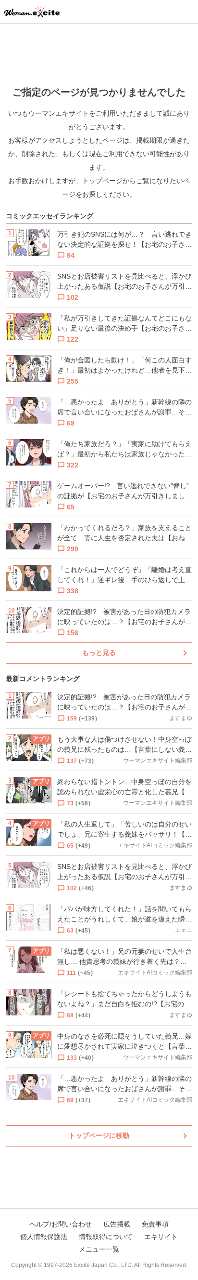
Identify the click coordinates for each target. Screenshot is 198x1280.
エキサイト (161, 1236)
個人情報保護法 (43, 1236)
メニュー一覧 (99, 1249)
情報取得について (106, 1236)
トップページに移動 (99, 1135)
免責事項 (155, 1224)
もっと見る (99, 652)
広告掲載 (116, 1224)
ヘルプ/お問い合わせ (60, 1224)
